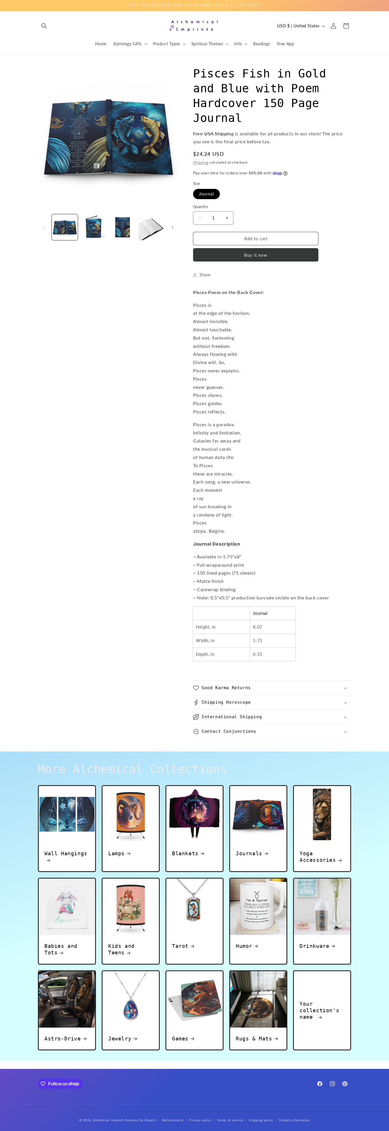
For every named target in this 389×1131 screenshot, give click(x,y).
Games (180, 1039)
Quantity (200, 206)
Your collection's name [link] (319, 1010)
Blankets (185, 853)
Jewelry (119, 1039)
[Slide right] (172, 227)
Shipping (200, 162)
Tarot (180, 946)
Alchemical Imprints (108, 1120)
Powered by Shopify (141, 1120)
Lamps (116, 853)
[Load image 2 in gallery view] (94, 227)
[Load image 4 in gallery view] (151, 227)
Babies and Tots (60, 949)
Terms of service (230, 1120)
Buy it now (255, 255)
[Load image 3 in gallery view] (123, 227)
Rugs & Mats (254, 1039)
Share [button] (205, 274)
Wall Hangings (65, 853)
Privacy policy (200, 1120)
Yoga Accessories (318, 856)
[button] (44, 26)
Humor (244, 946)
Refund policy (173, 1120)
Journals (249, 853)
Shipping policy (261, 1120)
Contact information (294, 1120)
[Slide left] (44, 227)
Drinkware (314, 946)
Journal (206, 193)
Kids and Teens (121, 949)
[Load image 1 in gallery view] (65, 227)
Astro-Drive (62, 1039)
